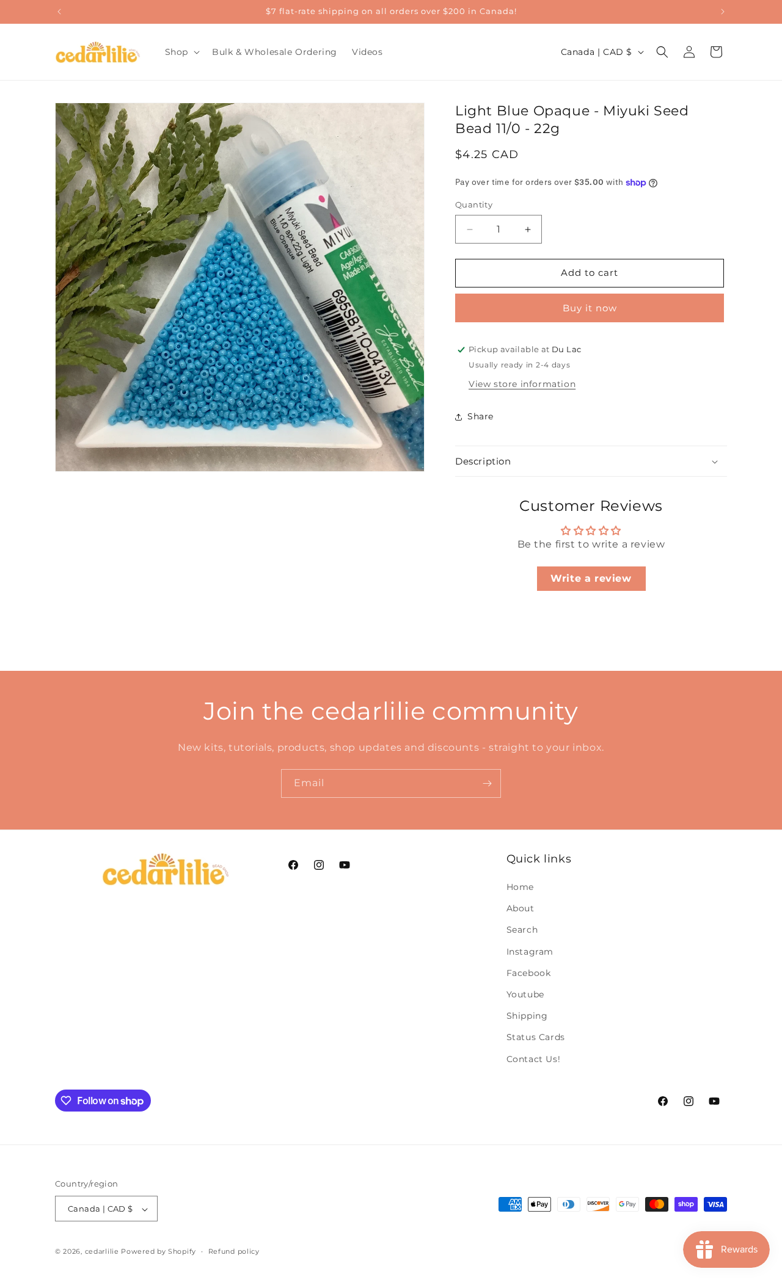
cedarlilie (102, 1252)
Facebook (528, 972)
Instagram (530, 951)
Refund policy (234, 1251)
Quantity (473, 205)
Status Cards (535, 1037)
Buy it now (590, 308)
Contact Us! (533, 1059)
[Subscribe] (486, 783)
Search (522, 930)
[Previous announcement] (59, 11)
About (520, 908)
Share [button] (480, 416)
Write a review (590, 578)
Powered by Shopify (158, 1252)
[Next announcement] (722, 11)
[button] (181, 52)
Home (520, 886)
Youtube (525, 994)
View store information (522, 383)
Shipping (527, 1016)
